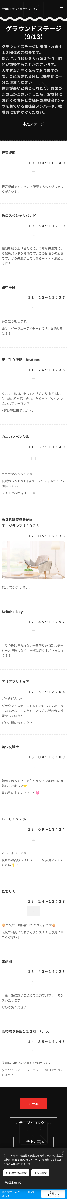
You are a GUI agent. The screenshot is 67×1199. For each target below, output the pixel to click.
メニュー (61, 8)
